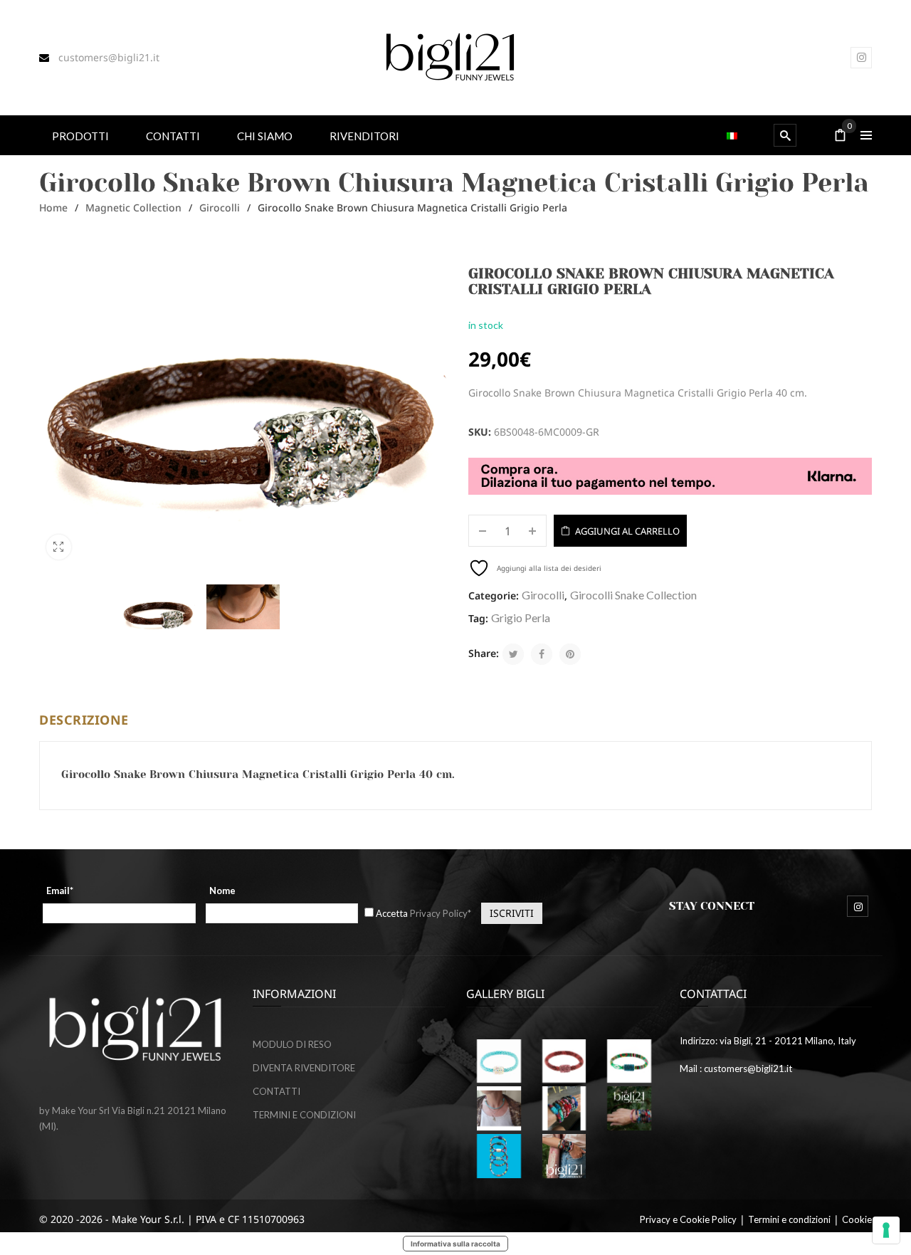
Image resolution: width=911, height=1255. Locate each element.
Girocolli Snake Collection (633, 595)
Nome (222, 890)
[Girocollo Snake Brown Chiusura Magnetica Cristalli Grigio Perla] (159, 611)
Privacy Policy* (440, 913)
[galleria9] (564, 1156)
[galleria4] (564, 1061)
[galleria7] (629, 1108)
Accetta (423, 913)
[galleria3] (499, 1108)
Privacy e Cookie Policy (688, 1219)
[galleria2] (564, 1108)
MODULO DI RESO (292, 1044)
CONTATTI (276, 1091)
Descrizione (84, 719)
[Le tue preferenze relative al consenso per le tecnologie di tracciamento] (886, 1230)
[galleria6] (499, 1061)
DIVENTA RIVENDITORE (304, 1067)
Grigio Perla (520, 617)
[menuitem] (80, 134)
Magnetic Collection (133, 207)
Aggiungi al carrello (627, 531)
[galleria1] (629, 1061)
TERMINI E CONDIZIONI (304, 1114)
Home (53, 207)
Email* (59, 890)
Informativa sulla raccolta (455, 1243)
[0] (840, 136)
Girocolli (219, 207)
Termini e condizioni (789, 1219)
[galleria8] (499, 1156)
